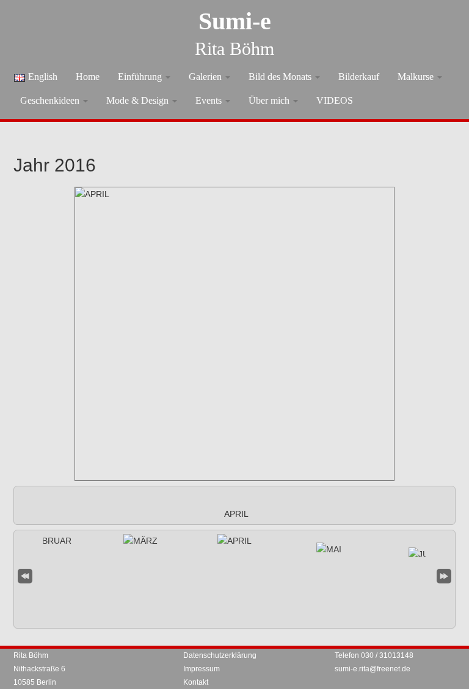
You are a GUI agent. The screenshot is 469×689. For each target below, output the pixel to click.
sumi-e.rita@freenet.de (372, 669)
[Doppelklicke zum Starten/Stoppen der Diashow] (234, 540)
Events (209, 100)
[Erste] (25, 574)
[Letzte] (444, 574)
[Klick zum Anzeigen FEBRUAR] (46, 540)
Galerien (206, 76)
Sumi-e (234, 21)
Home (88, 76)
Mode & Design (138, 100)
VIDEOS (334, 100)
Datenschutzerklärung (219, 655)
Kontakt (195, 682)
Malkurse (417, 76)
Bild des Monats (281, 76)
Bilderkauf (358, 76)
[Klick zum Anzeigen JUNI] (423, 554)
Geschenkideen (51, 100)
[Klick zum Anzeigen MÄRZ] (140, 540)
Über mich (270, 100)
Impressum (201, 669)
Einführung (141, 76)
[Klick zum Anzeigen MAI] (328, 549)
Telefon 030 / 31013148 (374, 655)
